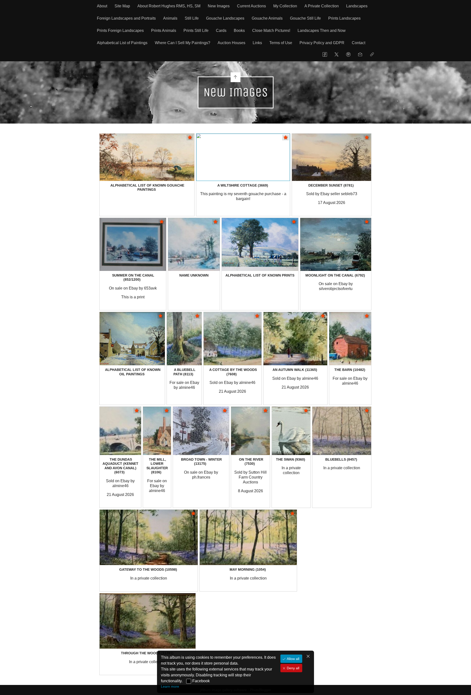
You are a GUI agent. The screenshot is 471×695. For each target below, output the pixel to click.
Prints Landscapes (344, 18)
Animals (170, 18)
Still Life (192, 18)
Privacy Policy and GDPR (322, 43)
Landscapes (356, 6)
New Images (219, 6)
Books (239, 30)
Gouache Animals (267, 18)
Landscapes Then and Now (322, 30)
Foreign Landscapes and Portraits (126, 18)
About (102, 6)
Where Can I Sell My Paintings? (182, 43)
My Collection (285, 6)
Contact (358, 43)
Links (257, 43)
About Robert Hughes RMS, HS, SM (168, 6)
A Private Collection (321, 6)
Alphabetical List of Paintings (122, 43)
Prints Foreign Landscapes (120, 30)
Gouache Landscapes (225, 18)
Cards (221, 30)
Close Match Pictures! (271, 30)
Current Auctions (251, 6)
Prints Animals (163, 30)
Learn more (170, 686)
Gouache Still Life (305, 18)
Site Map (122, 6)
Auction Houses (231, 43)
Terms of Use (280, 43)
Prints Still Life (196, 30)
